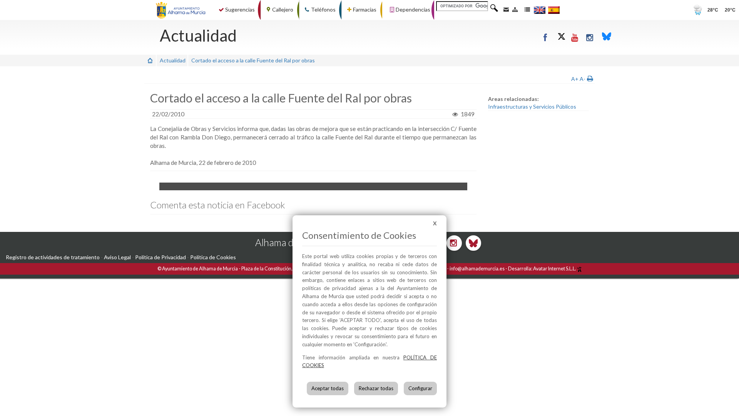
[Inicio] (150, 60)
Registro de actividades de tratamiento (53, 257)
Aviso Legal (117, 257)
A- (582, 78)
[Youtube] (575, 37)
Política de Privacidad (160, 257)
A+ (574, 78)
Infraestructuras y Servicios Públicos (532, 106)
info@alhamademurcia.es (477, 269)
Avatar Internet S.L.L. (555, 269)
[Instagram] (590, 37)
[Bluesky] (606, 37)
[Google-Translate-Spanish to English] (539, 10)
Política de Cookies (213, 257)
